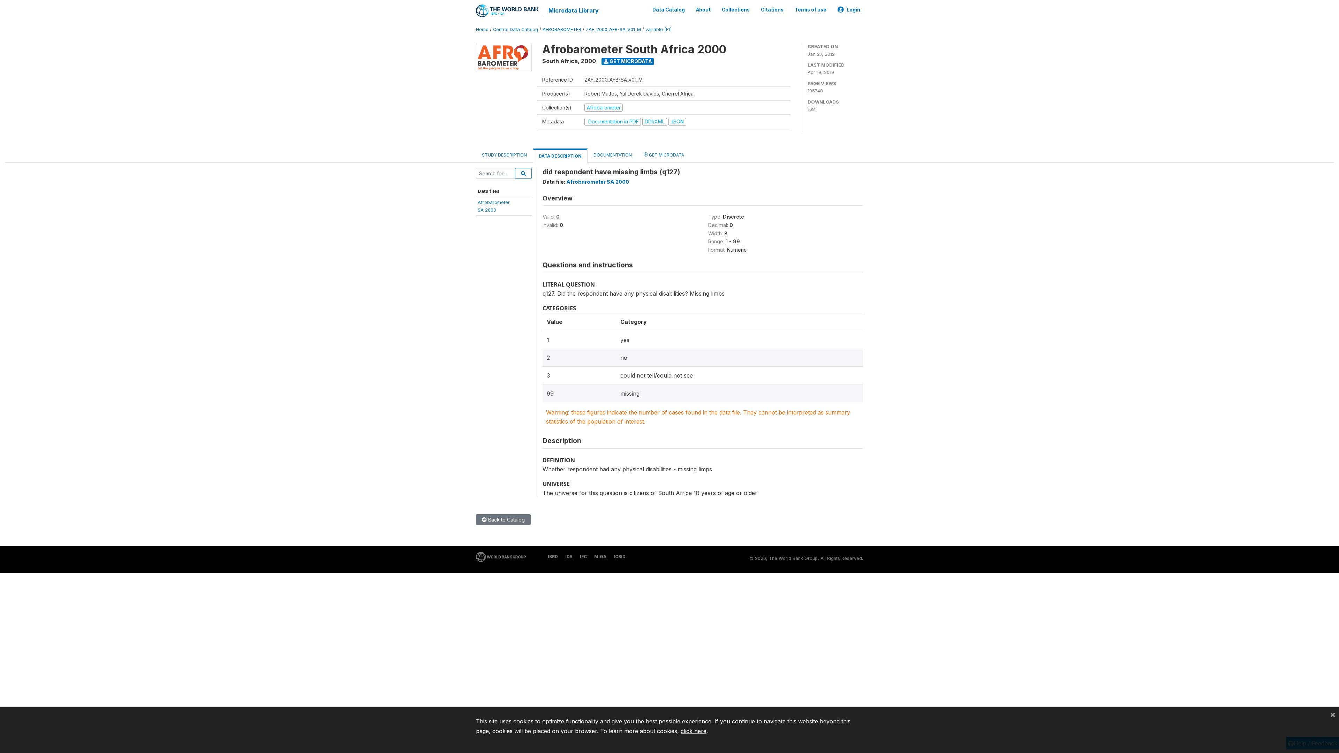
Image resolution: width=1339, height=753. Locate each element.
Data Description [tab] (560, 156)
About (703, 10)
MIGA (600, 556)
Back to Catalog (506, 520)
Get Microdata (630, 61)
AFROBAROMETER (562, 29)
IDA (569, 556)
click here (693, 731)
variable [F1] (658, 29)
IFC (583, 556)
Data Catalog (668, 10)
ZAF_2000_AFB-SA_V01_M (613, 29)
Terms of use (810, 10)
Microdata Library (574, 10)
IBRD (553, 556)
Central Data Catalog (515, 29)
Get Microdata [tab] (666, 155)
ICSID (620, 556)
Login (853, 10)
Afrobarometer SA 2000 (597, 182)
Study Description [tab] (504, 155)
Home (482, 29)
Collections (736, 10)
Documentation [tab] (612, 155)
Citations (772, 10)
